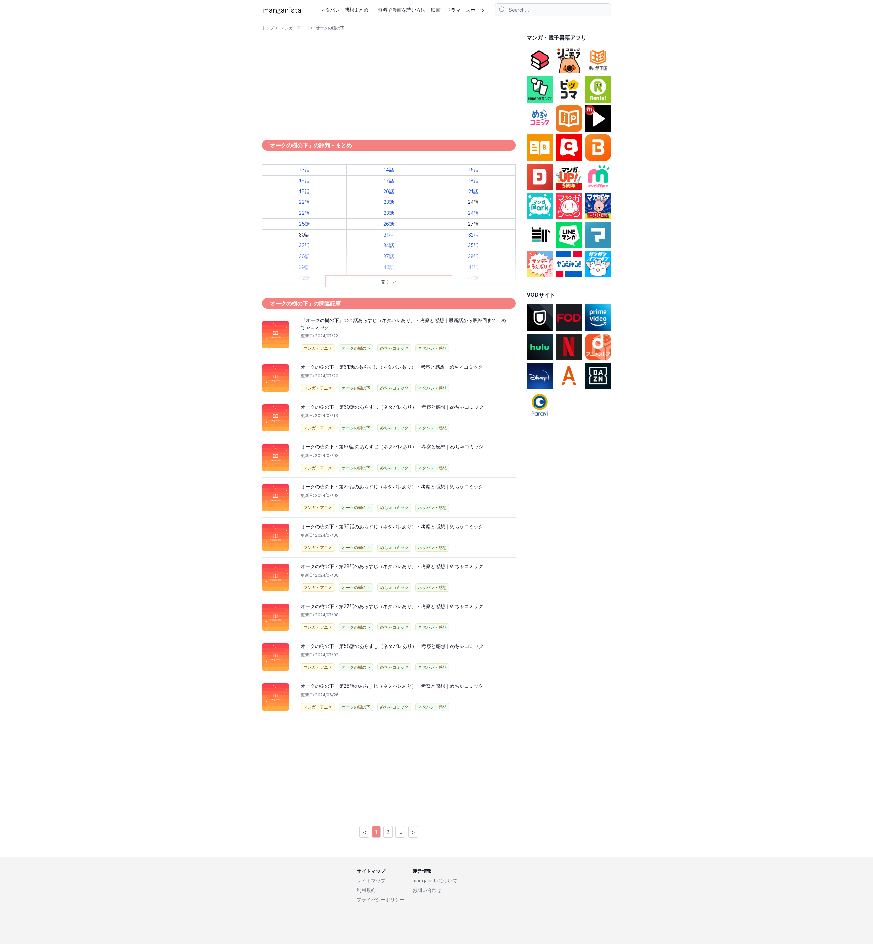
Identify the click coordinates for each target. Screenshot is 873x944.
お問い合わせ (427, 890)
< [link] (364, 831)
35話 (473, 245)
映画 (436, 10)
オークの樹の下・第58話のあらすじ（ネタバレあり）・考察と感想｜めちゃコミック (392, 646)
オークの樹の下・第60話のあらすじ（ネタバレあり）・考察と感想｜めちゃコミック (392, 407)
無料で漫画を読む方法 (402, 10)
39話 (304, 267)
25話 (304, 224)
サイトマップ (371, 880)
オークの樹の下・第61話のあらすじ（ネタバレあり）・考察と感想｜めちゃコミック (392, 367)
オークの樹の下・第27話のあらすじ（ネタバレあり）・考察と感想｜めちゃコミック (392, 606)
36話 (304, 256)
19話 (304, 191)
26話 (388, 224)
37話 (388, 256)
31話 (389, 235)
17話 (389, 180)
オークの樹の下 (356, 348)
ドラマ (453, 10)
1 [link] (376, 831)
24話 (473, 213)
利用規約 (366, 890)
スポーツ (475, 10)
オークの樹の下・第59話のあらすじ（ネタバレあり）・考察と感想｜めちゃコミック (392, 447)
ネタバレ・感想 (432, 348)
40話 (388, 267)
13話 (304, 169)
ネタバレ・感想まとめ (344, 10)
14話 (389, 169)
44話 (473, 278)
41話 (473, 267)
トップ (268, 27)
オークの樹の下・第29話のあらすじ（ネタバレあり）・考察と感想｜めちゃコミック (392, 486)
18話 (473, 180)
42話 (304, 278)
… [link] (400, 831)
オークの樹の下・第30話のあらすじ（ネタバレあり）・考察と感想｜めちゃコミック (392, 526)
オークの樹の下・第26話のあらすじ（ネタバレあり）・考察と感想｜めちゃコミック (392, 686)
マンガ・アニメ (295, 27)
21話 (473, 191)
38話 (473, 256)
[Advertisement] (389, 770)
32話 (473, 235)
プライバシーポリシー (380, 899)
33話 (304, 245)
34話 (388, 245)
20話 (388, 191)
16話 (304, 180)
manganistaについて (435, 880)
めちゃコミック (394, 348)
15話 (473, 169)
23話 (389, 202)
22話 (304, 202)
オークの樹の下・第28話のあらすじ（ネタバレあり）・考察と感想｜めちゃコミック (392, 566)
